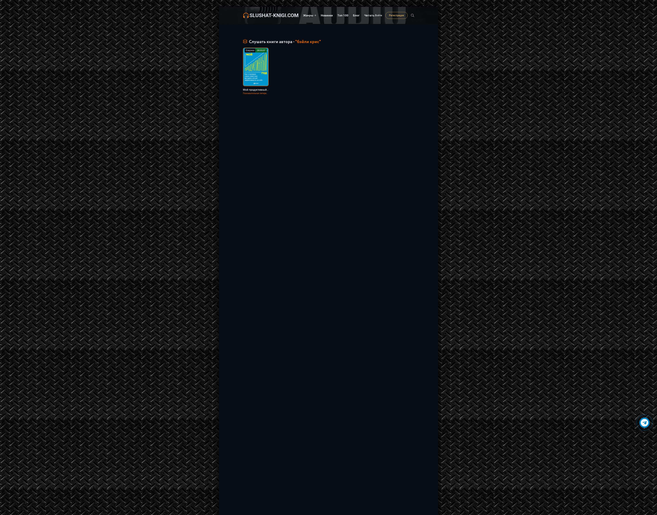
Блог (356, 15)
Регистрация (396, 15)
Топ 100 (342, 15)
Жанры (308, 15)
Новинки (327, 15)
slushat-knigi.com (274, 15)
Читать (369, 15)
